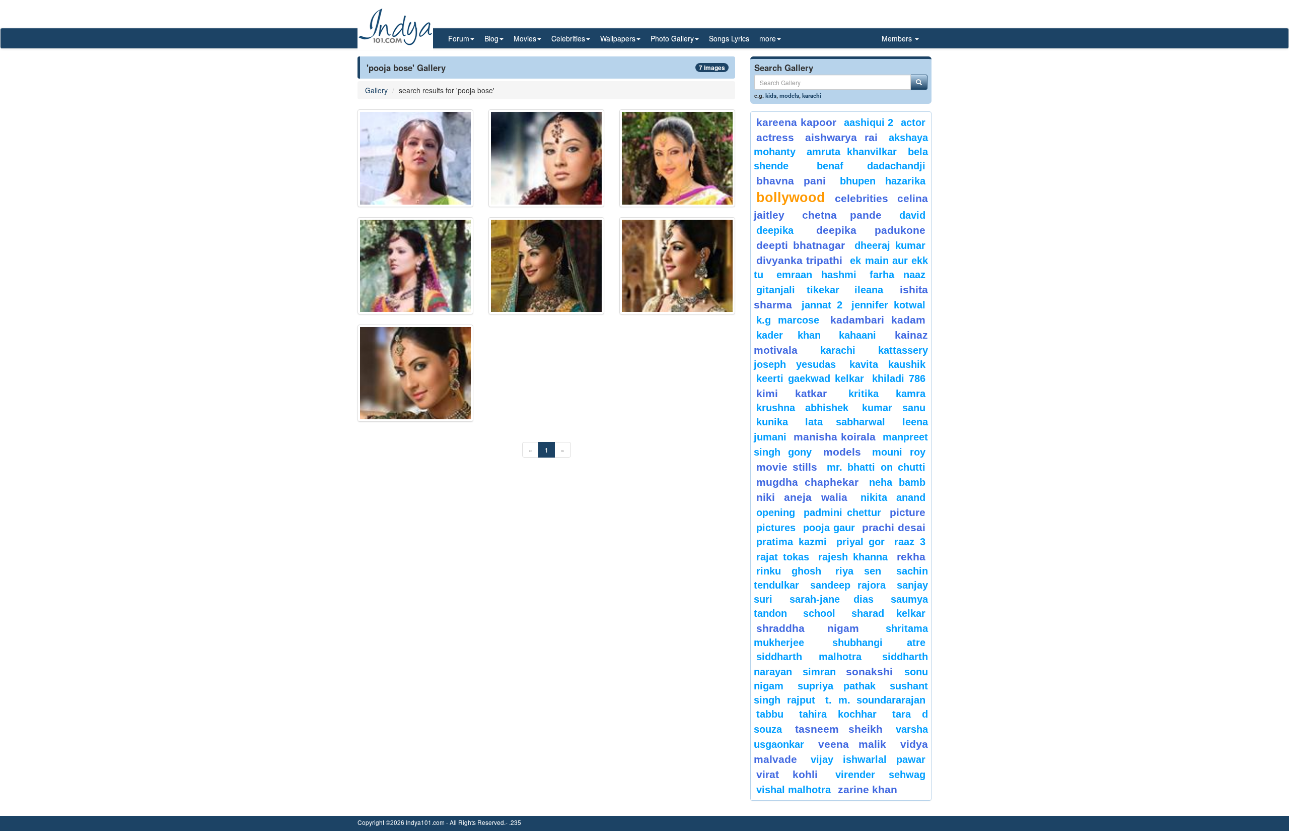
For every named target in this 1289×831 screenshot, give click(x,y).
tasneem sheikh (838, 729)
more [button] (767, 38)
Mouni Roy (898, 452)
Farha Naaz (897, 274)
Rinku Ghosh (788, 571)
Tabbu (769, 714)
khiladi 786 (898, 378)
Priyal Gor (860, 541)
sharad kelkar (888, 613)
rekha (911, 556)
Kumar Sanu (893, 407)
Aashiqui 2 (869, 122)
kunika (772, 421)
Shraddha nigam (807, 628)
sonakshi (872, 671)
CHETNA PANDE (842, 215)
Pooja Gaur (829, 527)
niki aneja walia (801, 497)
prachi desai (893, 527)
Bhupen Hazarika (882, 180)
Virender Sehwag (880, 774)
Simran (819, 671)
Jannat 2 (822, 304)
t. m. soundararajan (875, 700)
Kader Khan (788, 335)
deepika (775, 230)
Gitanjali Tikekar (797, 289)
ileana (874, 289)
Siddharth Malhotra (809, 656)
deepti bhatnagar (800, 245)
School (819, 613)
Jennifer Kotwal (888, 304)
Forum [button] (458, 38)
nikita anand (893, 497)
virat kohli (787, 774)
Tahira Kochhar (838, 714)
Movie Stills (786, 467)
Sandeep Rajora (848, 585)
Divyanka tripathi (799, 260)
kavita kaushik (887, 364)
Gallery (376, 90)
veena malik (852, 744)
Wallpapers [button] (617, 38)
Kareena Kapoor (796, 122)
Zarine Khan (867, 789)
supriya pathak (837, 685)
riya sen (863, 571)
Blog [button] (491, 38)
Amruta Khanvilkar (852, 151)
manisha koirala (834, 436)
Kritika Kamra (886, 393)
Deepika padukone (871, 230)
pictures (776, 527)
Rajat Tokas (782, 556)
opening (775, 512)
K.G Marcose (787, 320)
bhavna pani (791, 180)
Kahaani (857, 335)
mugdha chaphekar (807, 482)
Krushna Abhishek (802, 407)
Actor (913, 122)
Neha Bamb (897, 482)
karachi (811, 95)
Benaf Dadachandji (871, 165)
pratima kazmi (791, 541)
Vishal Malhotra (793, 789)
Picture (907, 512)
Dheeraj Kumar (889, 245)
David (912, 215)
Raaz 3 (909, 541)
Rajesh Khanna (853, 556)
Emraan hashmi (816, 274)
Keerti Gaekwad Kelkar (810, 378)
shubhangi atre (878, 642)
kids (770, 95)
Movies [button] (525, 38)
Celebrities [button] (568, 38)
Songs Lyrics (729, 38)
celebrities (861, 198)
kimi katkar (791, 393)
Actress (775, 137)
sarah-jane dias (831, 599)
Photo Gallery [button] (672, 38)
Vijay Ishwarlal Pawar (868, 759)
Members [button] (898, 38)
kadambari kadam (877, 320)
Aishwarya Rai (841, 137)
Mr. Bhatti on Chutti (876, 467)
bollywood (790, 197)
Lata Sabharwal (845, 421)
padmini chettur (842, 512)
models (789, 95)
